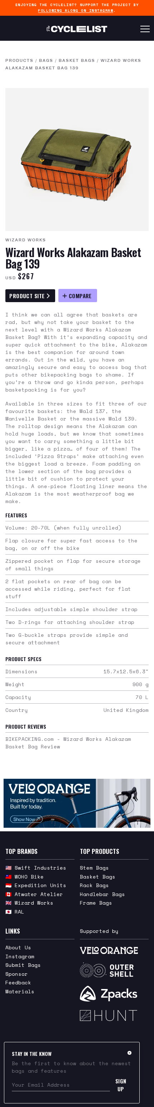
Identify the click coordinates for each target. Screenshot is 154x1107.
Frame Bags (96, 902)
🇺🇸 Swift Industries (35, 867)
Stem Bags (94, 867)
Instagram (19, 956)
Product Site (27, 296)
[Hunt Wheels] (114, 1015)
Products (19, 60)
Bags (46, 60)
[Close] (129, 1053)
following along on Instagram (75, 10)
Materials (19, 991)
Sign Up (120, 1085)
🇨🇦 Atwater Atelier (34, 894)
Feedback (18, 982)
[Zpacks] (114, 994)
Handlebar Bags (102, 894)
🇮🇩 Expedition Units (35, 885)
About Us (18, 947)
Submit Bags (23, 965)
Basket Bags (77, 60)
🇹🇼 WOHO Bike (24, 876)
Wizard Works (25, 239)
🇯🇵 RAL (14, 911)
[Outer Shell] (114, 970)
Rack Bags (94, 885)
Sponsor (16, 974)
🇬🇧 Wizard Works (29, 902)
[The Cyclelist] (77, 29)
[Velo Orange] (77, 803)
